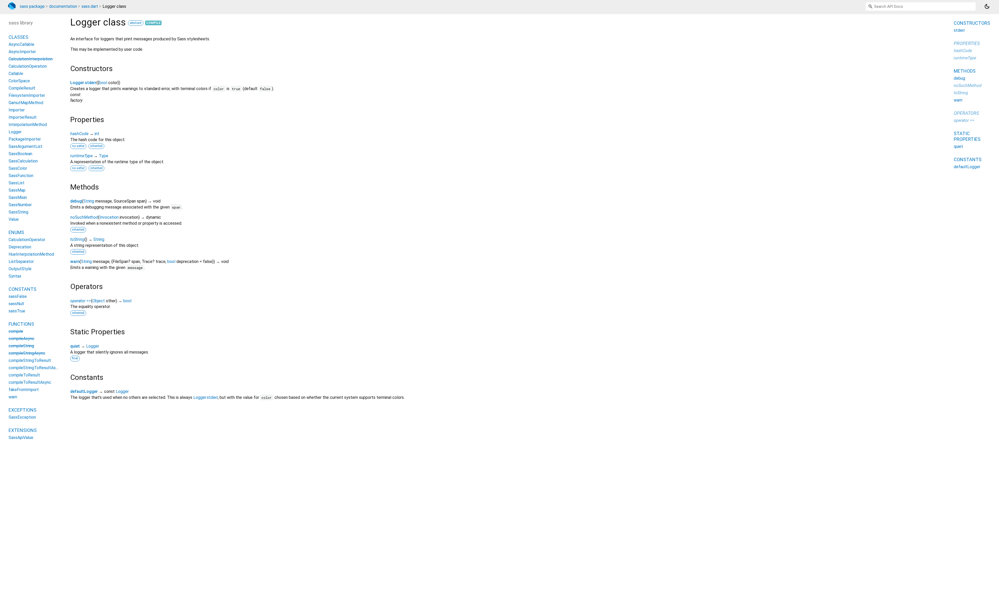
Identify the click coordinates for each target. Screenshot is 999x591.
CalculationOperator (27, 239)
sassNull (16, 303)
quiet (75, 346)
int (97, 133)
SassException (22, 417)
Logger (92, 346)
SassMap (17, 190)
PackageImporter (25, 139)
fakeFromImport (24, 389)
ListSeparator (21, 261)
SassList (16, 182)
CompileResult (22, 88)
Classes (18, 37)
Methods (965, 71)
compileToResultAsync (30, 382)
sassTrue (17, 311)
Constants (22, 289)
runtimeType (81, 155)
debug (76, 201)
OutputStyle (20, 268)
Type (103, 155)
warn (75, 261)
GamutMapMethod (26, 102)
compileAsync (21, 338)
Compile (153, 23)
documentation (63, 6)
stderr (959, 30)
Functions (21, 324)
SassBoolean (20, 153)
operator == (80, 300)
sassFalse (18, 296)
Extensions (23, 430)
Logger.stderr (83, 82)
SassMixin (18, 197)
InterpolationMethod (28, 124)
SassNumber (20, 204)
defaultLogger (84, 391)
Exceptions (22, 410)
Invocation (109, 217)
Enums (16, 232)
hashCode (79, 133)
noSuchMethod (84, 217)
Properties (967, 43)
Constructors (972, 23)
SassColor (18, 168)
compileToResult (24, 375)
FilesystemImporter (27, 95)
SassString (18, 212)
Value (14, 219)
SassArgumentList (25, 146)
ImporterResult (23, 117)
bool (103, 82)
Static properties (967, 136)
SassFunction (21, 175)
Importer (17, 110)
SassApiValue (21, 437)
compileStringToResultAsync (35, 367)
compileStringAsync (27, 353)
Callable (16, 73)
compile (16, 331)
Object (98, 300)
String (88, 201)
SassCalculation (23, 161)
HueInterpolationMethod (31, 254)
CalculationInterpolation (31, 58)
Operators (966, 113)
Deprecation (20, 246)
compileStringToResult (30, 360)
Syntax (15, 276)
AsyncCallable (21, 44)
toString (77, 239)
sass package (32, 6)
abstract (136, 23)
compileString (21, 345)
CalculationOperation (28, 66)
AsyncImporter (22, 51)
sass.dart (89, 6)
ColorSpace (19, 80)
